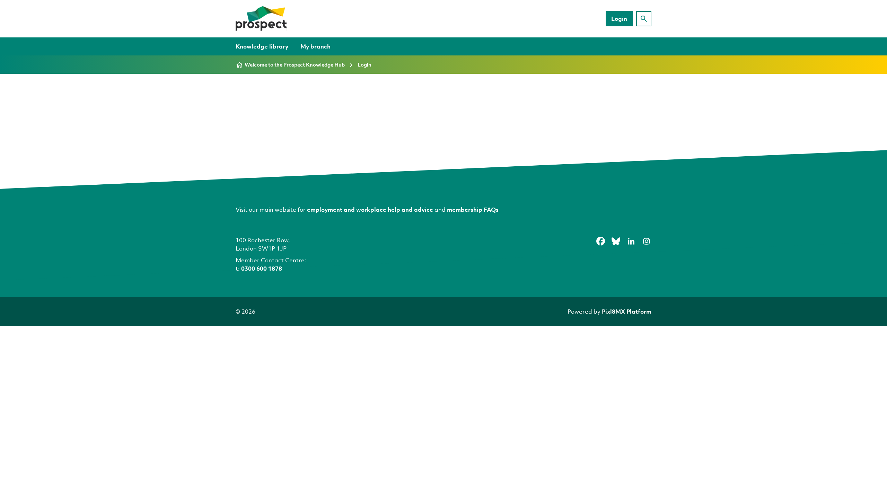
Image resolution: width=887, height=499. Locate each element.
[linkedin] (631, 241)
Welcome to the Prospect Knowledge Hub (295, 64)
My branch (315, 46)
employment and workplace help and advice (370, 209)
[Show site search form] (643, 18)
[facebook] (600, 241)
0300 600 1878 (261, 268)
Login (619, 19)
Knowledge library (262, 46)
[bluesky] (616, 241)
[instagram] (646, 241)
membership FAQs (473, 209)
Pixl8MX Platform (626, 311)
